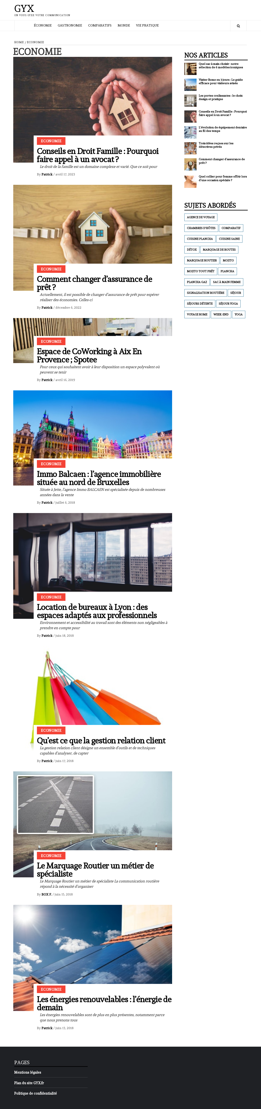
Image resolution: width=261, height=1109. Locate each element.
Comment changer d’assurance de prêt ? (94, 283)
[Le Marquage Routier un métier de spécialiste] (92, 823)
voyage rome (197, 314)
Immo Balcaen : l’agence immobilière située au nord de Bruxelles (99, 478)
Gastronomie (70, 25)
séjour (235, 292)
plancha (227, 271)
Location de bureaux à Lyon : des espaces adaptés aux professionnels (97, 611)
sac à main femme (227, 282)
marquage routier (202, 260)
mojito (228, 260)
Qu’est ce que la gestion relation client (101, 740)
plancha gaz (197, 282)
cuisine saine (229, 238)
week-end (221, 314)
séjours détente (200, 303)
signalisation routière (205, 292)
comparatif (231, 228)
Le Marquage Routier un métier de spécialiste (95, 869)
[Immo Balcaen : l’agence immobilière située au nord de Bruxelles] (92, 437)
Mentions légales (27, 1072)
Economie (51, 141)
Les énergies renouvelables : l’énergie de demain (104, 1003)
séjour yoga (228, 303)
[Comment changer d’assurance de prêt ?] (92, 237)
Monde (124, 25)
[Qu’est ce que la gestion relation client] (92, 698)
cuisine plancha (200, 238)
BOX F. (47, 894)
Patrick (47, 174)
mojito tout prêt (201, 271)
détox (192, 249)
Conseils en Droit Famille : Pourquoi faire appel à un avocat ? (98, 155)
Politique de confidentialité (35, 1093)
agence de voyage (201, 217)
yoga (239, 314)
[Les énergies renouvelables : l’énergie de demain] (92, 957)
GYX (24, 8)
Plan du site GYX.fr (29, 1083)
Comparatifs (100, 25)
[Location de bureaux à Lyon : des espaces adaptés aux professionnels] (92, 565)
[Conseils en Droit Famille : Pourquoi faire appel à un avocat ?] (92, 109)
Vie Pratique (147, 25)
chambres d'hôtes (201, 228)
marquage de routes (219, 249)
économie (43, 25)
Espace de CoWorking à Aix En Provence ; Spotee (89, 355)
